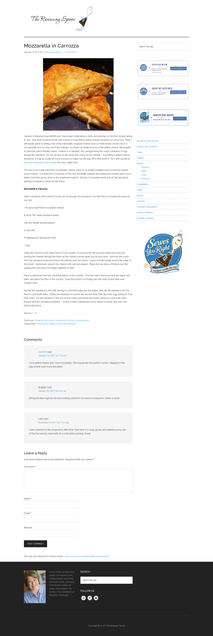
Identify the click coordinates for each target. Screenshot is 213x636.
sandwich (72, 324)
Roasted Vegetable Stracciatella (40, 162)
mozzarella (61, 324)
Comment (30, 466)
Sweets (141, 201)
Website (28, 527)
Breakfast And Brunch (45, 320)
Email (27, 513)
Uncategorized (82, 320)
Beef (143, 171)
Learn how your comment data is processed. (86, 556)
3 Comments (71, 52)
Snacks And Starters (65, 320)
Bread (140, 195)
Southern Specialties (147, 206)
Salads (140, 158)
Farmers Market (145, 212)
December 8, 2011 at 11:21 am (53, 422)
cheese (45, 324)
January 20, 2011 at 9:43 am (52, 391)
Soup (139, 152)
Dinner (140, 163)
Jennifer (42, 352)
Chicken (145, 167)
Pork (143, 174)
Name (28, 498)
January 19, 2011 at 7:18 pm (52, 355)
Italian (52, 324)
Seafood (145, 178)
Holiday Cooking (145, 218)
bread (38, 324)
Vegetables (143, 184)
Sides (140, 189)
